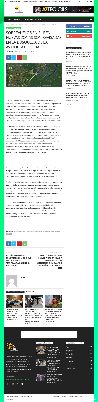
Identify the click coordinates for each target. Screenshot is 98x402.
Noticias (17, 19)
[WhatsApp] (24, 57)
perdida (39, 231)
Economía (69, 361)
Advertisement (73, 396)
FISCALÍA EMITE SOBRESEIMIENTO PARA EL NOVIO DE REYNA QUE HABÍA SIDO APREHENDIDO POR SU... (78, 55)
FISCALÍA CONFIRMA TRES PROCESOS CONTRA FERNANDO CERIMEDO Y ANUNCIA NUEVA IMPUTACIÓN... (54, 364)
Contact (54, 2)
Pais (67, 347)
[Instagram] (83, 1)
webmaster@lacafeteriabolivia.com (18, 379)
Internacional (70, 368)
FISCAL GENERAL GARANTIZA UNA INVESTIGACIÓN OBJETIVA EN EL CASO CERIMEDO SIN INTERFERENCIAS (14, 315)
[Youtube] (91, 1)
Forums (47, 2)
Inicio (9, 19)
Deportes (69, 365)
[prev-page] (58, 292)
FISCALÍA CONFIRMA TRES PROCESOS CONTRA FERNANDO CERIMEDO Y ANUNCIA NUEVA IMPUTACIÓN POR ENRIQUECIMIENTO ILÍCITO (33, 317)
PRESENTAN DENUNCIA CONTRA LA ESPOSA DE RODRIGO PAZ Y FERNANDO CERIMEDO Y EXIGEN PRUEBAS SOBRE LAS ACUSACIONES (53, 316)
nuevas (32, 231)
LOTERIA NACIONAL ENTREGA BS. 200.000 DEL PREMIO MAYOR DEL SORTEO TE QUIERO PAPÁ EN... (78, 83)
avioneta (17, 231)
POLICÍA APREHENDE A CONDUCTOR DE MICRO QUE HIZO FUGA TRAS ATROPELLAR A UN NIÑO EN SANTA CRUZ (18, 260)
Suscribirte (86, 36)
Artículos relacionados (15, 292)
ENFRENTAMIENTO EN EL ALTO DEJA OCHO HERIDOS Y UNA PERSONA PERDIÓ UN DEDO (77, 95)
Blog (41, 2)
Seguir (88, 31)
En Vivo (38, 19)
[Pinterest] (19, 57)
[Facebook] (79, 1)
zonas (9, 233)
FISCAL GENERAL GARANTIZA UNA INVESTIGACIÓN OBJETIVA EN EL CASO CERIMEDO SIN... (54, 351)
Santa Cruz (70, 354)
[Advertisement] (34, 93)
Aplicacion (29, 19)
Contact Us (83, 396)
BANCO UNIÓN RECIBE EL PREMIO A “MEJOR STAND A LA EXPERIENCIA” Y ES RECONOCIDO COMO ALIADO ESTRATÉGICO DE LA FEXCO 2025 (49, 261)
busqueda (25, 231)
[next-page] (61, 292)
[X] (87, 1)
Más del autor (30, 292)
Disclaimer (55, 396)
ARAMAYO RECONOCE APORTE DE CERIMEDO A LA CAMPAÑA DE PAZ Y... (54, 377)
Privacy (64, 396)
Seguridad (14, 24)
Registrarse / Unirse (30, 2)
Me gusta (87, 26)
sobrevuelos (55, 231)
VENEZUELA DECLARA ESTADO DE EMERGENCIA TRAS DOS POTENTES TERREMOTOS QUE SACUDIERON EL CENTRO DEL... (79, 69)
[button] (90, 19)
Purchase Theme (64, 2)
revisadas (46, 231)
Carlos (10, 51)
